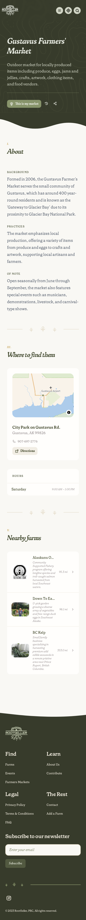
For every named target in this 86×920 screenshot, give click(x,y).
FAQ (8, 822)
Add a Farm (55, 814)
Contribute (54, 773)
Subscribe (15, 863)
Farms (9, 764)
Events (10, 773)
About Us (53, 764)
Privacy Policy (15, 805)
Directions (28, 451)
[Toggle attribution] (68, 412)
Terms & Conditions (19, 814)
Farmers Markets (17, 782)
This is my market (27, 103)
